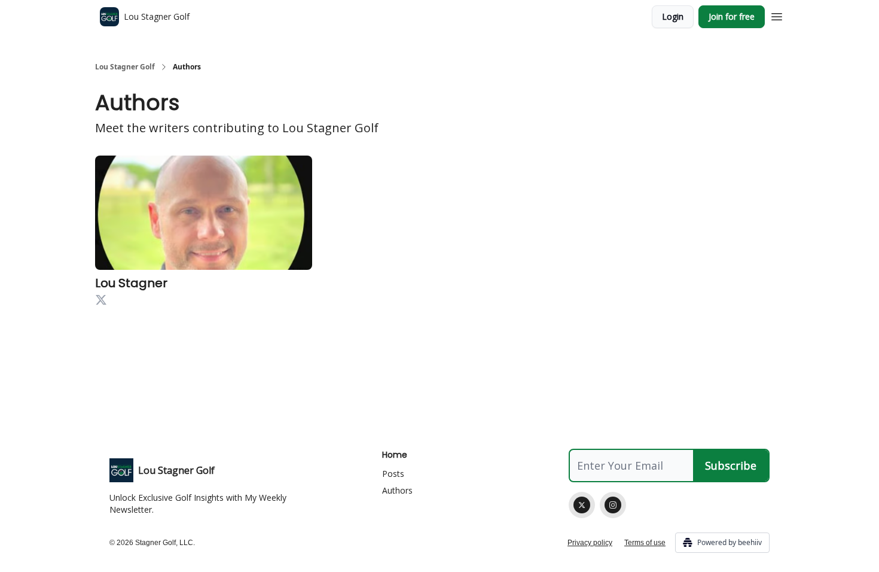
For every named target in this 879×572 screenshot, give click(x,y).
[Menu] (777, 15)
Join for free (732, 16)
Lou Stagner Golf (125, 67)
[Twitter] (582, 505)
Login (672, 16)
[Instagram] (613, 505)
